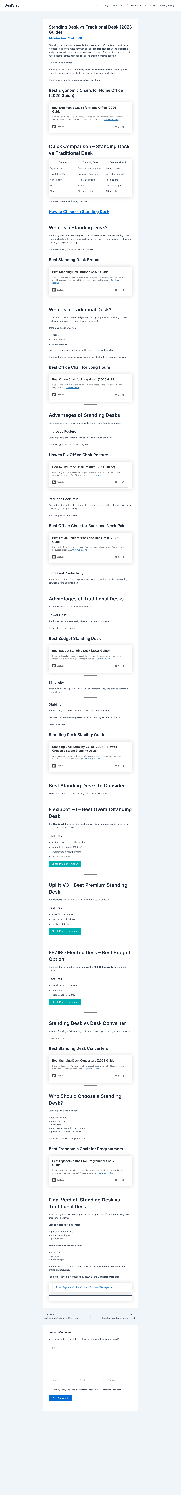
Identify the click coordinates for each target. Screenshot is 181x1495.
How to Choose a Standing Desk (79, 211)
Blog (106, 5)
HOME (96, 5)
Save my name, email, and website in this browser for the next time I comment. (86, 1390)
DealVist (12, 5)
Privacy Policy (167, 5)
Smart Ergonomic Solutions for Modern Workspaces (84, 1287)
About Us (117, 5)
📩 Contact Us (133, 5)
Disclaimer (150, 5)
